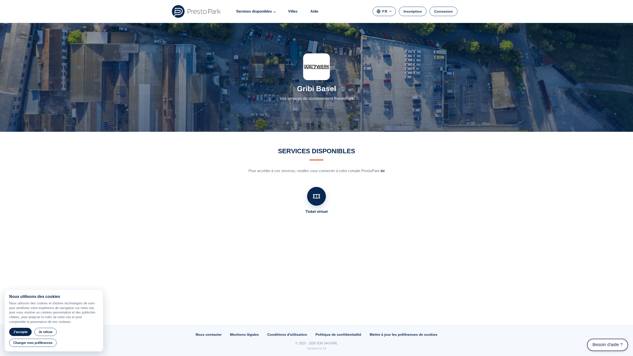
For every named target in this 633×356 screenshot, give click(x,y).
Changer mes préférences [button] (32, 343)
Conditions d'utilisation (287, 334)
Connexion (443, 11)
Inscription (413, 11)
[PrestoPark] (196, 11)
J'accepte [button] (20, 332)
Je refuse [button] (45, 332)
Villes (292, 11)
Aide (314, 11)
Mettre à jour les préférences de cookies (403, 334)
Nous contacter (209, 334)
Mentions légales (244, 334)
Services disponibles (254, 11)
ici (382, 171)
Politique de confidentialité (338, 334)
